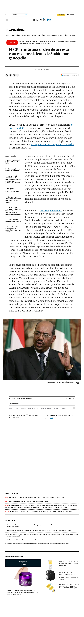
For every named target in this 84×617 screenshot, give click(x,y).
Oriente (34, 35)
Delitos (64, 408)
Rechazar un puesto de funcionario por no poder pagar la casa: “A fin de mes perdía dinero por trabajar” (40, 530)
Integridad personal (46, 408)
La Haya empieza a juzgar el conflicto (12, 169)
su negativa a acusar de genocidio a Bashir (52, 144)
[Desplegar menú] (7, 20)
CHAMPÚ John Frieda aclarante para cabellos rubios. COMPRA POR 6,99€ (69, 563)
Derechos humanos (27, 408)
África (44, 35)
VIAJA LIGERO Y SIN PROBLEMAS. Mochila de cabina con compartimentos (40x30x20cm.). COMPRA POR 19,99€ (68, 576)
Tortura (11, 408)
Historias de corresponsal (55, 35)
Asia (39, 35)
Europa (8, 35)
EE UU (13, 35)
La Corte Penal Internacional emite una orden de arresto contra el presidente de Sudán (13, 211)
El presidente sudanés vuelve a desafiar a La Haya (12, 190)
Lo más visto (10, 520)
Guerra (36, 408)
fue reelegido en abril (51, 210)
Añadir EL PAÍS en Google (70, 75)
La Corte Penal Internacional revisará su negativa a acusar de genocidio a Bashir (13, 180)
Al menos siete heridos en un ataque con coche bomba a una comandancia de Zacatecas (41, 512)
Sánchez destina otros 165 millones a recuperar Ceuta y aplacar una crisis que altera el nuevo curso (38, 543)
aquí (51, 418)
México (18, 35)
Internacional (15, 29)
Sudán (17, 408)
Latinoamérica (26, 35)
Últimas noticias (70, 35)
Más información (14, 418)
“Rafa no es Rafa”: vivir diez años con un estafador (23, 540)
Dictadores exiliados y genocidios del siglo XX (13, 161)
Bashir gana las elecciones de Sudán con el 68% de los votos (13, 200)
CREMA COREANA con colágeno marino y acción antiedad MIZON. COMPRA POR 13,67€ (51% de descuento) (23, 592)
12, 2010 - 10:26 (44, 69)
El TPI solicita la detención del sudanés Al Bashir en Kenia (13, 229)
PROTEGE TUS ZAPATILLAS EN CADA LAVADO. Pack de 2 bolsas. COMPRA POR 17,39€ (69, 586)
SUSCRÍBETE (61, 15)
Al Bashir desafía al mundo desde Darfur (13, 220)
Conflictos (57, 408)
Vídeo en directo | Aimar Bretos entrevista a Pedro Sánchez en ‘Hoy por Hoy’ (37, 497)
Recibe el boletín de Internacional (22, 398)
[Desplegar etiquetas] (74, 408)
